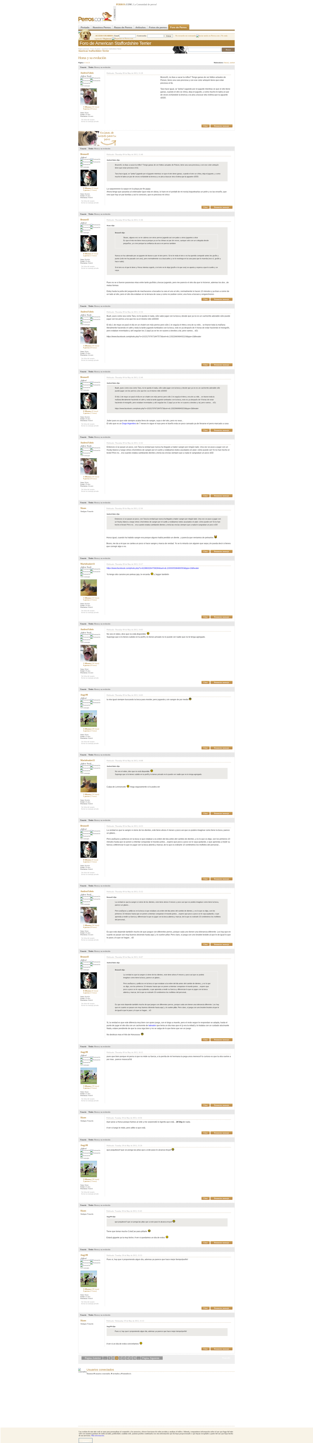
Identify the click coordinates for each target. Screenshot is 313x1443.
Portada (85, 27)
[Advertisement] (175, 13)
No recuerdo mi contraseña (185, 36)
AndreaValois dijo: (113, 160)
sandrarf (232, 63)
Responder (228, 57)
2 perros (90, 190)
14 (127, 1358)
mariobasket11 (87, 564)
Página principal (83, 49)
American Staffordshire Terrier (111, 49)
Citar (205, 126)
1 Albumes (91, 107)
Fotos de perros (158, 27)
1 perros (90, 600)
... (105, 1358)
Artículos (140, 27)
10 (113, 1358)
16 (134, 1358)
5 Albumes (91, 729)
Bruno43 (84, 154)
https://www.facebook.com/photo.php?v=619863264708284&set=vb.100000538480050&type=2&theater (153, 568)
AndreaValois (87, 73)
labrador (152, 1025)
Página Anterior (93, 1358)
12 (120, 1358)
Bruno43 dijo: (120, 233)
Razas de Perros (123, 27)
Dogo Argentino (129, 423)
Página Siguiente (150, 1358)
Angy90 (84, 695)
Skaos (83, 508)
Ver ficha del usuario (88, 120)
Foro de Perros (178, 27)
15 (131, 1358)
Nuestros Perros (102, 27)
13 (124, 1358)
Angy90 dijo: (111, 1217)
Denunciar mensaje (221, 126)
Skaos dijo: (111, 225)
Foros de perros (95, 49)
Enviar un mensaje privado (90, 121)
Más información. (98, 1435)
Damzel (226, 63)
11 (117, 1358)
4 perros (90, 109)
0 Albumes (90, 188)
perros (153, 4)
